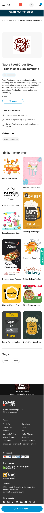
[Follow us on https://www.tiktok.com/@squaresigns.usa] (34, 502)
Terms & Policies (28, 441)
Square (14, 101)
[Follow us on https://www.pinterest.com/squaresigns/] (21, 502)
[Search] (8, 4)
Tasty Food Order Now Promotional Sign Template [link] (31, 20)
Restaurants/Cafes (11, 139)
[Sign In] (32, 4)
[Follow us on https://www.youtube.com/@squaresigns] (26, 502)
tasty (16, 361)
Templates (26, 424)
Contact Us (7, 441)
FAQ (23, 431)
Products (6, 424)
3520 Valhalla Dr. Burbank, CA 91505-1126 (19, 487)
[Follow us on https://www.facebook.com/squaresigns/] (4, 502)
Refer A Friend (27, 434)
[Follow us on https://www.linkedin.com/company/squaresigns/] (17, 502)
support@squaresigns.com (13, 492)
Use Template (23, 509)
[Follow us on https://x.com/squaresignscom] (30, 502)
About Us (25, 437)
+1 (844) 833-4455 (10, 489)
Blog (24, 427)
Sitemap (6, 431)
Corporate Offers (9, 434)
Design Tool (7, 427)
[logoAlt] (22, 404)
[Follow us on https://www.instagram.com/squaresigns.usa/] (8, 502)
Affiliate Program (9, 437)
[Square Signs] (20, 5)
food (6, 361)
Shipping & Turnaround (12, 444)
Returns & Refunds (29, 444)
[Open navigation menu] (3, 4)
